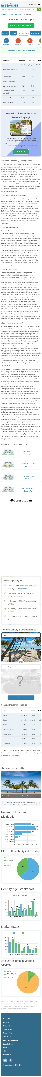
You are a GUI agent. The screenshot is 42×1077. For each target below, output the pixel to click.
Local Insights (8, 1044)
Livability (31, 4)
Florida (10, 14)
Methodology (7, 1026)
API (4, 1051)
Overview (5, 33)
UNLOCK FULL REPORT (22, 26)
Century (18, 14)
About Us (6, 1022)
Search (3, 14)
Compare (21, 698)
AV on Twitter (5, 1060)
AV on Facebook (10, 1060)
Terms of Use (7, 1029)
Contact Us (7, 1036)
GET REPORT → (21, 152)
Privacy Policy (8, 1033)
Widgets (6, 1047)
